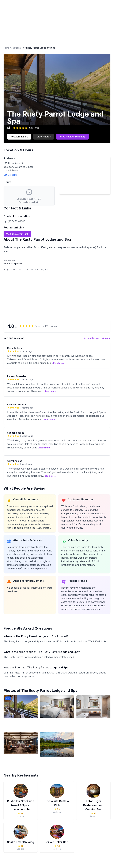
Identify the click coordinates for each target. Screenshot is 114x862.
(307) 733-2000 (16, 221)
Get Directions (10, 175)
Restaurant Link (19, 136)
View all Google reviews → (97, 338)
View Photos (44, 136)
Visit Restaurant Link (17, 233)
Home (6, 47)
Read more (58, 363)
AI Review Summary (72, 136)
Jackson (15, 47)
